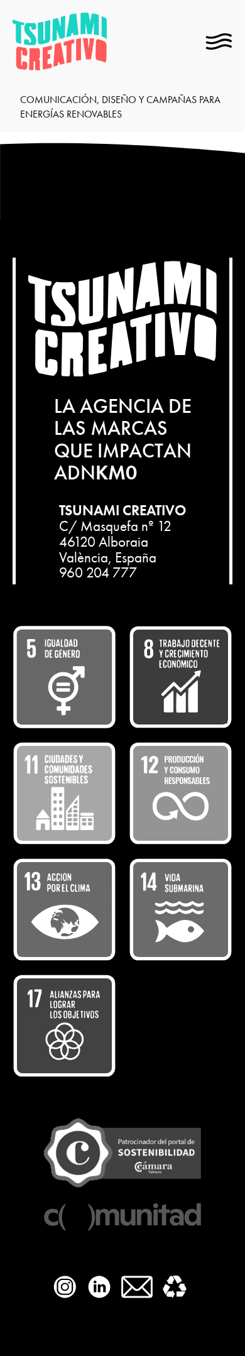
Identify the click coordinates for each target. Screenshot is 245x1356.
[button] (218, 41)
